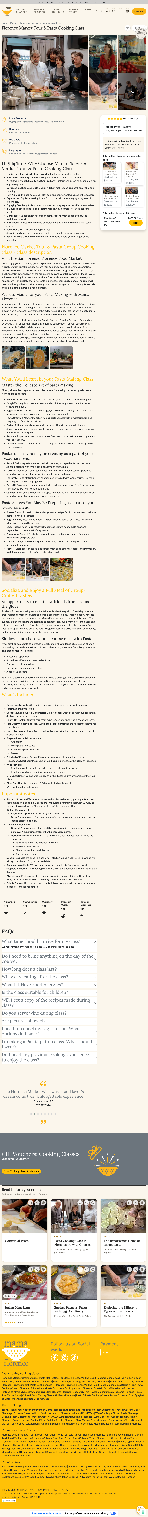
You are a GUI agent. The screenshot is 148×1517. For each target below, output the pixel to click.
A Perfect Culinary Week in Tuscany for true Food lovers (98, 1466)
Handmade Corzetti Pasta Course (20, 1378)
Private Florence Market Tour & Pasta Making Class (93, 1385)
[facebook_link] (54, 1357)
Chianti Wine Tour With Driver (65, 1434)
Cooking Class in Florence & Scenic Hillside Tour (72, 1452)
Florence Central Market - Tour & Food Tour (25, 1434)
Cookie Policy (10, 1500)
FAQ (32, 1490)
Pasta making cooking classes (21, 1373)
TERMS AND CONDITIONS (15, 1490)
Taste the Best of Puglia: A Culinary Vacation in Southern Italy (34, 1466)
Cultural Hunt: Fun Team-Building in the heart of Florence (55, 1423)
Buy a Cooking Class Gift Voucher (21, 1171)
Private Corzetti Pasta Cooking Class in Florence (38, 1385)
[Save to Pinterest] (43, 1202)
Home (4, 23)
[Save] (30, 1202)
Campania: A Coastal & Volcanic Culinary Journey (71, 1473)
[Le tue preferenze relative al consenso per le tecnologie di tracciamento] (143, 1512)
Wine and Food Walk (83, 1413)
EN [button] (96, 10)
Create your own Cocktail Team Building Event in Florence (43, 1420)
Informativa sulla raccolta (46, 1513)
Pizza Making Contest (87, 1420)
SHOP (88, 9)
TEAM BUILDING (58, 10)
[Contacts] (113, 11)
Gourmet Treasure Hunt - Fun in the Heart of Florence (42, 1413)
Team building (11, 1405)
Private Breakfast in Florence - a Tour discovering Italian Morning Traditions (57, 1448)
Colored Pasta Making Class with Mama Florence (48, 1395)
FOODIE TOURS (73, 10)
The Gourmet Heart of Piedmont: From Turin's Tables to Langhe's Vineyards (79, 1470)
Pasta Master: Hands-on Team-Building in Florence (114, 1423)
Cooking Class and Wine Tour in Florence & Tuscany (89, 1441)
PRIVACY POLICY (60, 1490)
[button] (31, 1114)
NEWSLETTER (43, 1490)
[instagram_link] (64, 1357)
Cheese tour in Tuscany (32, 1452)
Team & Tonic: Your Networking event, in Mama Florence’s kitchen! (37, 1409)
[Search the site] (120, 11)
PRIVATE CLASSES (39, 10)
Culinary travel (12, 1462)
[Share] (37, 1202)
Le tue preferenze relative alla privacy (86, 1513)
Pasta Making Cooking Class (54, 1378)
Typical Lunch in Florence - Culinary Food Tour (38, 1438)
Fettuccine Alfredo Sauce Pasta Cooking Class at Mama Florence (36, 1391)
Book (136, 222)
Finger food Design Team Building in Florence (98, 1409)
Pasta (13, 23)
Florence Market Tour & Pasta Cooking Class (95, 1378)
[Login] (107, 11)
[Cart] (127, 11)
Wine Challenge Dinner (107, 1413)
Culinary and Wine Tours (18, 1430)
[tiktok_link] (74, 1357)
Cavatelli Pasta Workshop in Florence (114, 1388)
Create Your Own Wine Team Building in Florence (66, 1416)
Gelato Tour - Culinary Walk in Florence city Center (91, 1438)
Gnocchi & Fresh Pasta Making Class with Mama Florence (103, 1391)
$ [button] (101, 10)
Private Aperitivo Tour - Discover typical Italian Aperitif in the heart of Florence (76, 1445)
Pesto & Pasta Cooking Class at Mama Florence (101, 1395)
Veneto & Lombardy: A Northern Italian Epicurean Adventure (58, 1477)
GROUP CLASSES (21, 10)
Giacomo (11, 1296)
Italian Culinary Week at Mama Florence (113, 1477)
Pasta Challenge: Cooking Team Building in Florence (81, 1381)
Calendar (139, 11)
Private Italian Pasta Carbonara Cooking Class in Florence (61, 1388)
